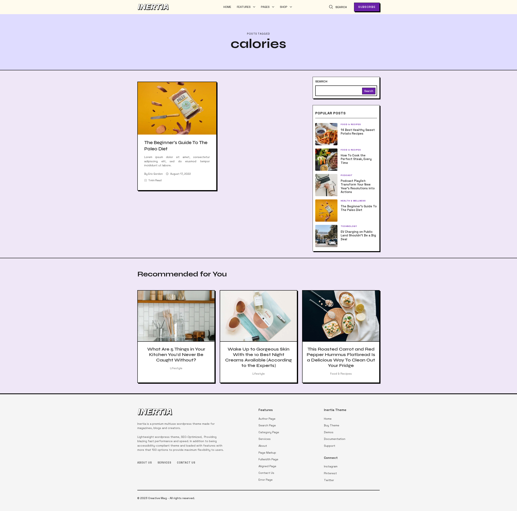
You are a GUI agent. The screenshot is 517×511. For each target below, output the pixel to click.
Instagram (330, 466)
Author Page (266, 418)
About (262, 446)
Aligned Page (267, 466)
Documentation (334, 439)
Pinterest (330, 473)
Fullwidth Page (268, 459)
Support (329, 446)
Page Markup (267, 452)
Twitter (329, 480)
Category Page (268, 432)
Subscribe (366, 7)
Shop (283, 7)
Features (244, 7)
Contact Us (186, 462)
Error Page (265, 479)
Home (227, 7)
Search (321, 81)
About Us (144, 462)
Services (164, 462)
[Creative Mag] (153, 7)
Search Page (267, 425)
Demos (328, 432)
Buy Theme (331, 425)
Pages (265, 7)
